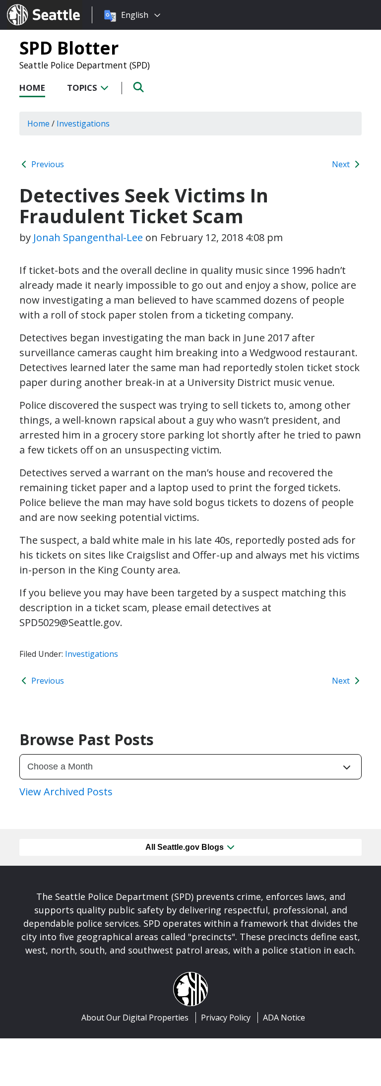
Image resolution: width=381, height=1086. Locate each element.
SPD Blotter (69, 48)
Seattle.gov (28, 5)
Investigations (91, 653)
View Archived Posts (66, 791)
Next (342, 164)
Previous (46, 164)
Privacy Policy (226, 1017)
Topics (83, 87)
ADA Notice (284, 1017)
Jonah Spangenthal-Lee (88, 237)
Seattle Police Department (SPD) (84, 65)
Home (32, 87)
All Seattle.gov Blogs (185, 847)
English (134, 14)
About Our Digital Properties (135, 1017)
